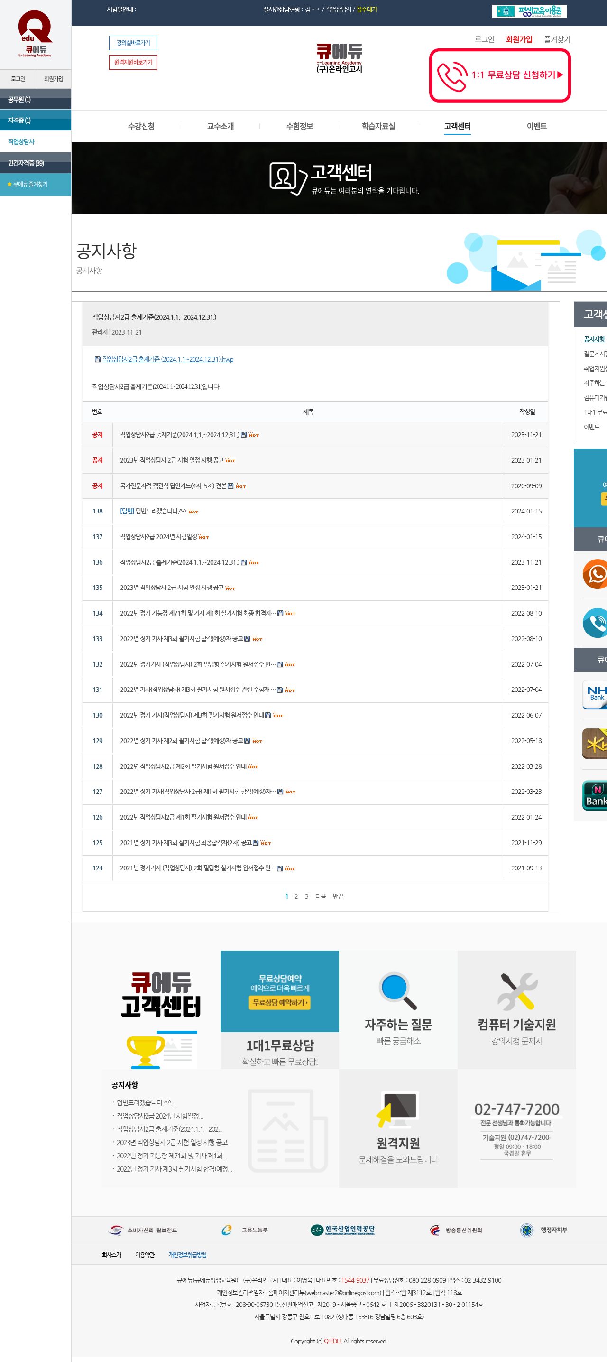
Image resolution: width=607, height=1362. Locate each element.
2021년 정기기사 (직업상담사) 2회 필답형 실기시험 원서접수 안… (198, 867)
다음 (320, 896)
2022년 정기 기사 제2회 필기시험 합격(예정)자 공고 (181, 740)
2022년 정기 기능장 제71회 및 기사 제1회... (172, 1155)
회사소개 (111, 1254)
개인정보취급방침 (187, 1254)
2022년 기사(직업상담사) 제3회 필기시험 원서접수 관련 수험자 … (198, 689)
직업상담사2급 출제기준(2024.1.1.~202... (169, 1129)
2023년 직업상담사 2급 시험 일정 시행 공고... (174, 1142)
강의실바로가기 (133, 42)
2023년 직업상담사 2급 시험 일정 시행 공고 (171, 587)
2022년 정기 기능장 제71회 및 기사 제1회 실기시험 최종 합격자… (198, 612)
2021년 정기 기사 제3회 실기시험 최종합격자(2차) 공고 (185, 842)
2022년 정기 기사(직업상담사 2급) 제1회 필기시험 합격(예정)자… (198, 791)
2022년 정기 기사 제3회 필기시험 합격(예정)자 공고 (181, 638)
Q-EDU (332, 1340)
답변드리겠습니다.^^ (153, 510)
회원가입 (519, 39)
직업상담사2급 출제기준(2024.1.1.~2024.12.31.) (179, 562)
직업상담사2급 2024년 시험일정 (158, 536)
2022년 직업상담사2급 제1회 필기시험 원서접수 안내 (183, 817)
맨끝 (338, 896)
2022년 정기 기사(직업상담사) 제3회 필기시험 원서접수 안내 (192, 714)
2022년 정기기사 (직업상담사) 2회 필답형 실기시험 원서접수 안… (198, 664)
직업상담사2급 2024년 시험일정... (160, 1115)
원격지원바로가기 (133, 62)
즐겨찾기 (557, 39)
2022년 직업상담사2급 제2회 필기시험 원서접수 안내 (183, 766)
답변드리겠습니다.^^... (146, 1102)
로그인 (485, 39)
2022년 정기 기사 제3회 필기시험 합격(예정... (174, 1169)
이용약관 (144, 1254)
